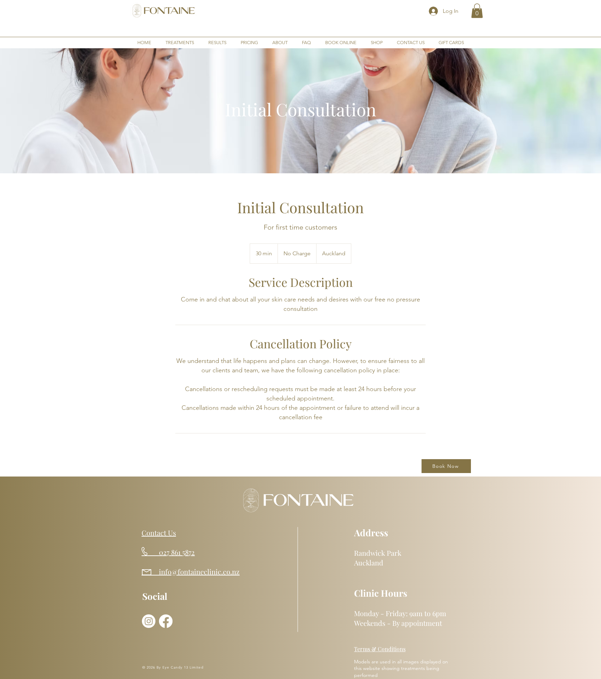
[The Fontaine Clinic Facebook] (166, 621)
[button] (477, 10)
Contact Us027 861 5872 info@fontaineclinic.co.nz (191, 552)
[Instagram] (148, 621)
